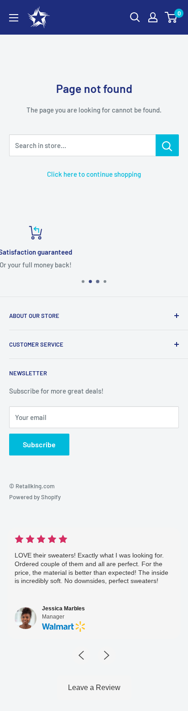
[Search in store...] (167, 145)
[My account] (152, 17)
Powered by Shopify (35, 497)
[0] (171, 17)
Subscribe (39, 444)
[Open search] (135, 17)
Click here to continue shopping (94, 174)
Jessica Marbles (46, 608)
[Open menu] (13, 17)
